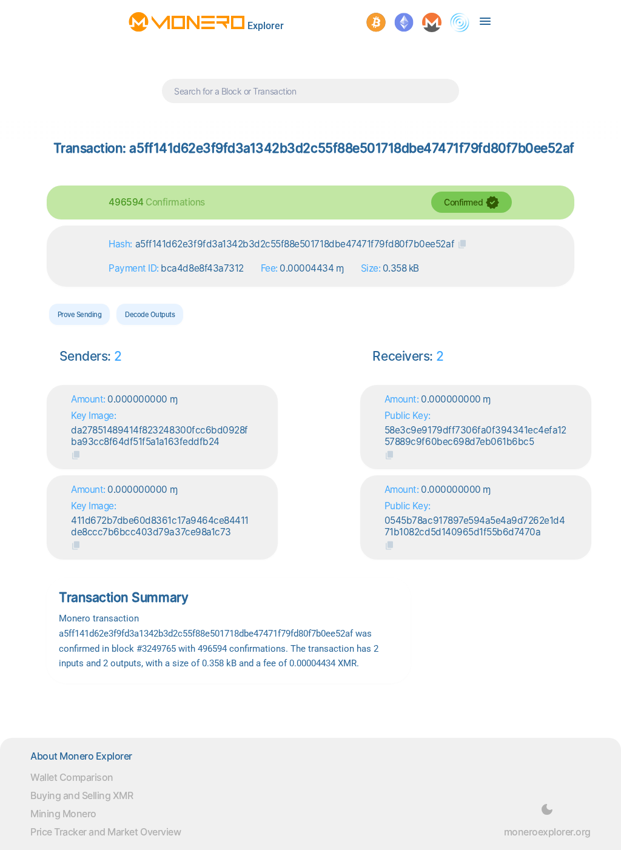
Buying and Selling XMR (81, 795)
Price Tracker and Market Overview (105, 832)
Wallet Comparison (71, 777)
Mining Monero (63, 814)
